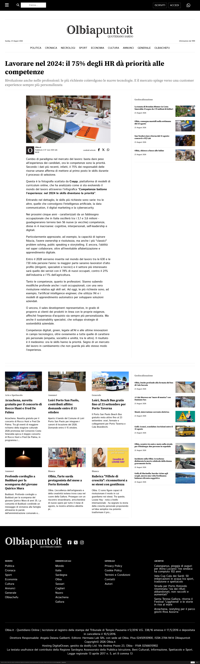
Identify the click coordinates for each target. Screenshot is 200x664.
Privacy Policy (113, 566)
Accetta (193, 662)
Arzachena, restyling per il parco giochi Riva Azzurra (174, 610)
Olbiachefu (162, 48)
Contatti (110, 579)
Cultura (113, 48)
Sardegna (61, 575)
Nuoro (59, 593)
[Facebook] (69, 542)
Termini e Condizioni (117, 575)
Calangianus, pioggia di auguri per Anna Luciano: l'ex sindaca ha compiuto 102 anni (173, 569)
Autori (108, 584)
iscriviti (160, 5)
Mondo (59, 566)
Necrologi (68, 48)
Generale (144, 48)
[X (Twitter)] (76, 542)
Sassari (59, 584)
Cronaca (51, 48)
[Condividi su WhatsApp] (188, 5)
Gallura (59, 602)
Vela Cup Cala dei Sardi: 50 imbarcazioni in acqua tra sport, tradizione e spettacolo (174, 579)
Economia (97, 48)
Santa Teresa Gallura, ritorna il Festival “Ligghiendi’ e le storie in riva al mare (173, 602)
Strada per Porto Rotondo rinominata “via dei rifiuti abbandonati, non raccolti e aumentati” (171, 590)
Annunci (128, 48)
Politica (35, 48)
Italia (58, 570)
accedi (174, 5)
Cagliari (60, 588)
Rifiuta (197, 662)
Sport (83, 48)
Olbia (58, 579)
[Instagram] (82, 542)
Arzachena (61, 597)
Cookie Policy (113, 570)
